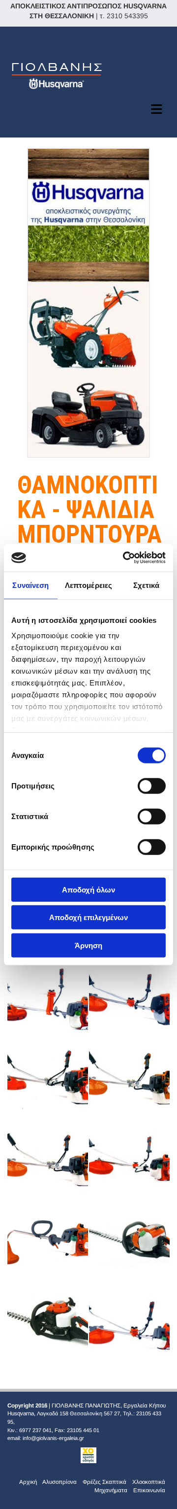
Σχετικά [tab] (146, 585)
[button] (88, 109)
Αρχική (28, 1481)
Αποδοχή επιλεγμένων (88, 917)
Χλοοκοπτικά (148, 1481)
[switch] (152, 785)
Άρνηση (88, 945)
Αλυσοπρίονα (59, 1481)
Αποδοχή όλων (88, 889)
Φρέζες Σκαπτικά (104, 1481)
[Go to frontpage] (88, 74)
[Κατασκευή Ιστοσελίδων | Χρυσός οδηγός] (88, 1455)
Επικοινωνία (149, 1490)
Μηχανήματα (110, 1490)
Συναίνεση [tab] (30, 585)
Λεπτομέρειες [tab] (88, 585)
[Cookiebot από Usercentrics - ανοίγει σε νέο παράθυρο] (125, 557)
